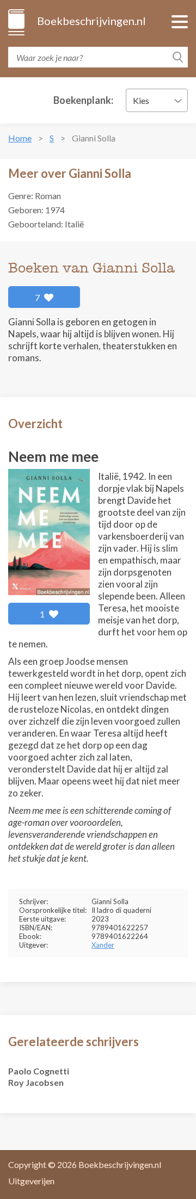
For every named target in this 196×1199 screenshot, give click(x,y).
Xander (102, 945)
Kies (141, 100)
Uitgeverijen (31, 1181)
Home (20, 138)
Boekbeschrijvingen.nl (90, 20)
